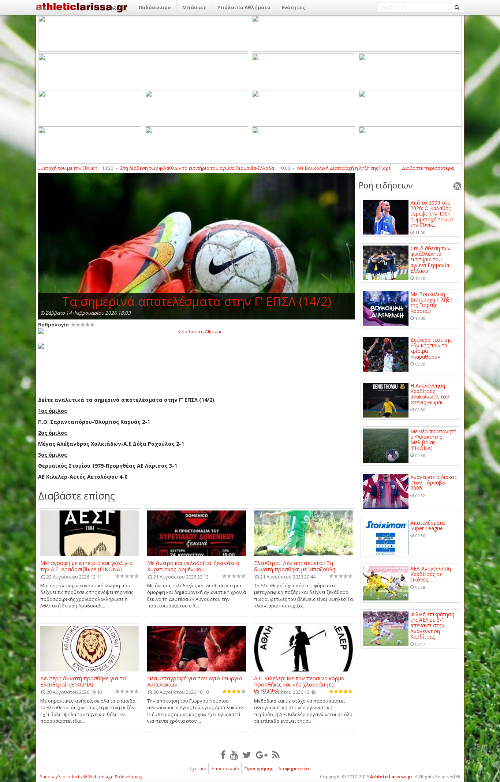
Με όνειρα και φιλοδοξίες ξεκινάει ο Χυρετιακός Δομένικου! (193, 566)
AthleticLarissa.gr (391, 777)
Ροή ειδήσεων (386, 185)
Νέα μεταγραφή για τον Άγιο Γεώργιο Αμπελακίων (194, 681)
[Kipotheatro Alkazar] (196, 331)
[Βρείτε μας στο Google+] (262, 754)
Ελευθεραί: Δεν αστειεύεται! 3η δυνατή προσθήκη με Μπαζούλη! (295, 566)
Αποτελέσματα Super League (427, 525)
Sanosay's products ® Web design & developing (91, 777)
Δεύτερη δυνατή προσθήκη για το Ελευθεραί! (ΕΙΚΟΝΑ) (83, 681)
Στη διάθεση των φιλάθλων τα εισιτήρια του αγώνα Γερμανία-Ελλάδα (171, 168)
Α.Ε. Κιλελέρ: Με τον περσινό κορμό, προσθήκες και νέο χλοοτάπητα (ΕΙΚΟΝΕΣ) (300, 681)
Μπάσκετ (194, 7)
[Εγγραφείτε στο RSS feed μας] (276, 754)
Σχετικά (198, 768)
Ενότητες (293, 7)
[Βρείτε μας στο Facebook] (222, 754)
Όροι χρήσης (259, 768)
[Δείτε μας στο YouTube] (234, 754)
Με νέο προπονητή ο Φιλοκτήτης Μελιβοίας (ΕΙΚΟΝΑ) (433, 440)
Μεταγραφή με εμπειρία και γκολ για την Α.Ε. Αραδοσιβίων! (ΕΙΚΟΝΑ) (86, 566)
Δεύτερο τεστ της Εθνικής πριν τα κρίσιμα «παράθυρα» (430, 348)
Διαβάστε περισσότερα (428, 168)
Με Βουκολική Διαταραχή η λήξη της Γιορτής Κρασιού (330, 168)
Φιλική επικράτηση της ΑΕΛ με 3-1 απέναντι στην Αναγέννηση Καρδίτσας (432, 625)
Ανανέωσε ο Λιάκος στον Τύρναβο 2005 (433, 482)
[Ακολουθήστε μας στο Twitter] (247, 754)
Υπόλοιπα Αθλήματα (243, 7)
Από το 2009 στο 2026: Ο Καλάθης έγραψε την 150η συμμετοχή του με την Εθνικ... (432, 214)
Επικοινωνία (225, 768)
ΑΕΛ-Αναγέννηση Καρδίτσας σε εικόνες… (430, 574)
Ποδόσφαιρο (155, 7)
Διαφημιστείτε (294, 768)
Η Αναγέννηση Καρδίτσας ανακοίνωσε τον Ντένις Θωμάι (429, 394)
